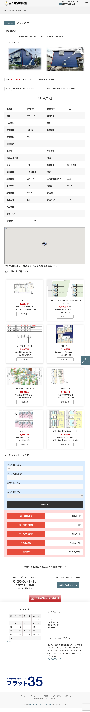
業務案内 (68, 696)
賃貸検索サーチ (52, 628)
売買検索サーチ (52, 622)
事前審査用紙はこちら (55, 659)
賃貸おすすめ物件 (53, 625)
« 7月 (9, 641)
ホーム (49, 619)
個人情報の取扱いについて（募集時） (45, 699)
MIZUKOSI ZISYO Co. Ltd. (40, 704)
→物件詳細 (24, 314)
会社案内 (22, 696)
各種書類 (45, 696)
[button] (44, 244)
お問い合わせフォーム (68, 585)
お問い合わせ (33, 696)
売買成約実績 (57, 696)
